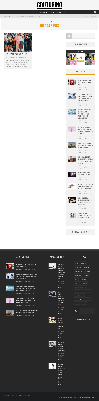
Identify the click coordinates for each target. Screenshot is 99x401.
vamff (84, 303)
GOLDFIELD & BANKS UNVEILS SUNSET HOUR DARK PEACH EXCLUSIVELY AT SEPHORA (85, 186)
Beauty (51, 12)
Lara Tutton (60, 378)
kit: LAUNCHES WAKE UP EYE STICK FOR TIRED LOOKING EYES (85, 82)
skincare (88, 291)
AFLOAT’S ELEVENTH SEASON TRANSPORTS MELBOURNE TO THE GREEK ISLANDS (85, 145)
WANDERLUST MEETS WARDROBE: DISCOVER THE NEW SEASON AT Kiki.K (85, 216)
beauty (83, 263)
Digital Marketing (19, 395)
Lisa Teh (62, 281)
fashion (86, 267)
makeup (83, 279)
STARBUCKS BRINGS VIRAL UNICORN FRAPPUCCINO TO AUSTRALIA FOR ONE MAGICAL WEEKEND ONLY (85, 131)
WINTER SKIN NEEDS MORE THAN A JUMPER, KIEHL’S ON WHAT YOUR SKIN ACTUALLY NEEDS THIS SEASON (85, 97)
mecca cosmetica (80, 287)
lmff (76, 279)
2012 (76, 263)
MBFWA (77, 283)
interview (78, 275)
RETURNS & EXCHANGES (65, 397)
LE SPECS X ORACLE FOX (16, 54)
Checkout (93, 16)
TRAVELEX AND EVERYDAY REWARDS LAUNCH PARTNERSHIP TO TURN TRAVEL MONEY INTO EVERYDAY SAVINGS (84, 114)
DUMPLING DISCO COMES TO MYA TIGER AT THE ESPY (85, 174)
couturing (78, 267)
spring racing (79, 295)
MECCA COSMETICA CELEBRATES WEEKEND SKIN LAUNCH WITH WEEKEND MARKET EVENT (85, 201)
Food (88, 271)
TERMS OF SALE (77, 397)
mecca (85, 283)
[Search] (95, 12)
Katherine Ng (82, 87)
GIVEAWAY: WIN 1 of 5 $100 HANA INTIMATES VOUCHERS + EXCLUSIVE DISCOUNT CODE (61, 271)
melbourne (78, 291)
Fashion (43, 12)
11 (60, 287)
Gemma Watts (11, 57)
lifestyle (86, 275)
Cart (87, 16)
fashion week (79, 271)
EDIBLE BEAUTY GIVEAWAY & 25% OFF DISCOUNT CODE (61, 323)
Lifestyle (60, 12)
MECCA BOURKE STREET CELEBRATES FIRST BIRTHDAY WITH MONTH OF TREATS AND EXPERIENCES (85, 160)
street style (78, 299)
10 (60, 359)
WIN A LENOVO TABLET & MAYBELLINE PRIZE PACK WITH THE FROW (61, 298)
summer (88, 299)
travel (77, 303)
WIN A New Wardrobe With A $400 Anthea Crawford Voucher (61, 369)
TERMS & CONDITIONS (88, 397)
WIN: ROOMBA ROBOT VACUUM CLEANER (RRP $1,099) (61, 346)
